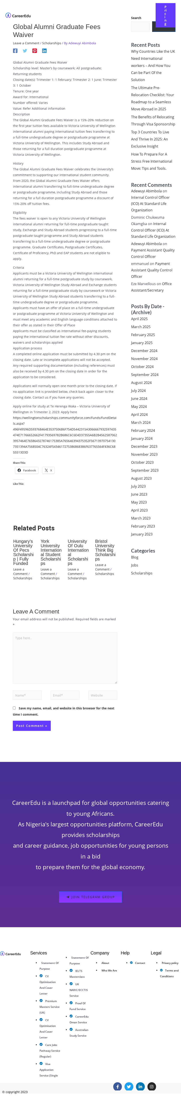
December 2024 (144, 350)
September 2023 (144, 470)
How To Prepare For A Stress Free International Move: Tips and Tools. (151, 161)
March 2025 (141, 326)
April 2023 (139, 510)
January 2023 (142, 534)
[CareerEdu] (18, 15)
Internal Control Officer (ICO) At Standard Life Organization (150, 204)
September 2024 (144, 374)
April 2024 (139, 414)
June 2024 (139, 398)
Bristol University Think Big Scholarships (105, 550)
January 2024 (142, 438)
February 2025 (143, 334)
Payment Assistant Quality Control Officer (151, 270)
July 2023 (138, 486)
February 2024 (143, 430)
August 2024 (141, 382)
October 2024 (142, 366)
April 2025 (139, 318)
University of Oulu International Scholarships (78, 552)
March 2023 (141, 518)
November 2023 (144, 454)
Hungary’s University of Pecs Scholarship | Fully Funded (23, 552)
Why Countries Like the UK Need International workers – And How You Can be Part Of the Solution (153, 65)
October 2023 (142, 462)
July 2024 (138, 390)
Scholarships (51, 43)
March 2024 (141, 422)
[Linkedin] (44, 50)
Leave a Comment (26, 43)
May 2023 (139, 502)
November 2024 (144, 358)
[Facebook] (15, 50)
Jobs (134, 565)
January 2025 (142, 342)
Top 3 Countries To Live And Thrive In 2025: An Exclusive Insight (150, 139)
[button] (107, 12)
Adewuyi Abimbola (146, 191)
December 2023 (144, 446)
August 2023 (141, 478)
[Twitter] (25, 50)
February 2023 (143, 526)
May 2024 (139, 406)
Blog (134, 557)
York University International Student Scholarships (51, 552)
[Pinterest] (34, 50)
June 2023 (139, 494)
